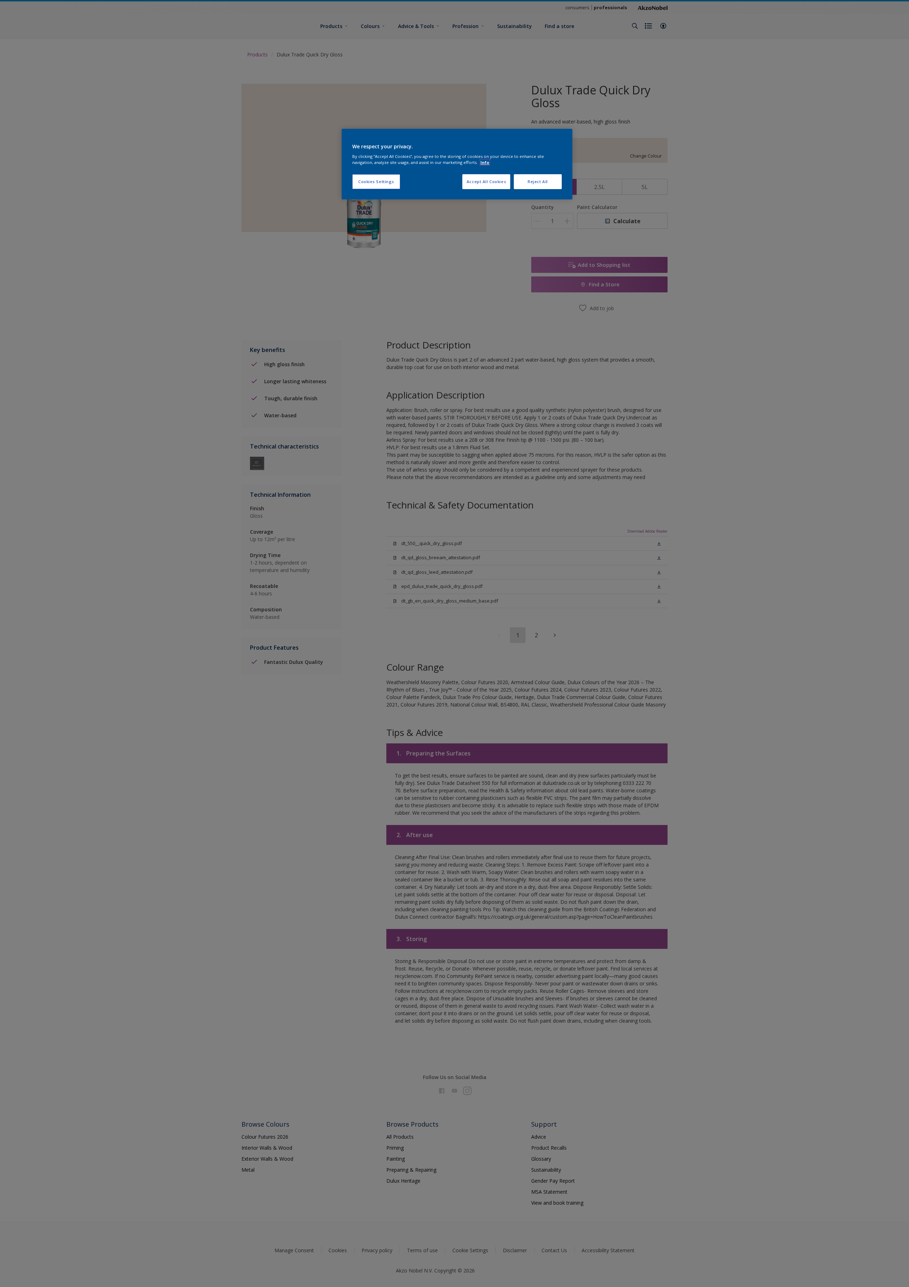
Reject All (538, 181)
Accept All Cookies (486, 181)
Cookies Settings (376, 181)
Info (484, 162)
